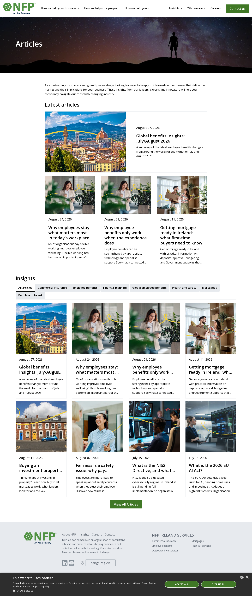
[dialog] (126, 584)
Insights (174, 8)
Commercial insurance (164, 541)
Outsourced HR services (165, 550)
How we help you (136, 8)
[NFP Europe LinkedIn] (65, 563)
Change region (99, 563)
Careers (216, 8)
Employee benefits (162, 545)
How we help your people (100, 8)
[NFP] (19, 8)
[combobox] (242, 577)
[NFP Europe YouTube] (71, 563)
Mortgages (197, 541)
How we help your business (58, 8)
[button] (86, 590)
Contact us (237, 9)
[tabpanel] (126, 404)
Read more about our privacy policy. (31, 586)
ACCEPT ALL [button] (181, 584)
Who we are (195, 8)
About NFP (69, 534)
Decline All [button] (219, 584)
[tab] (25, 288)
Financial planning (201, 545)
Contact (110, 534)
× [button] (247, 577)
